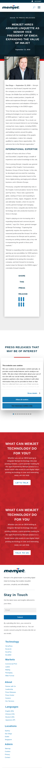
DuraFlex (8, 652)
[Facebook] (19, 299)
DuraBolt (8, 655)
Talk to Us (22, 553)
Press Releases (10, 692)
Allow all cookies (22, 399)
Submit (20, 617)
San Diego (8, 733)
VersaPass (8, 646)
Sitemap (7, 748)
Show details (32, 393)
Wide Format (9, 675)
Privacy (7, 754)
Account (38, 1)
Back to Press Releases (22, 18)
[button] (13, 414)
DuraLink (8, 649)
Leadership (9, 689)
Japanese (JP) (10, 720)
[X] (21, 299)
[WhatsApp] (19, 304)
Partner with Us (10, 686)
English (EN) (9, 711)
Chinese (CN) (10, 714)
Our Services (9, 701)
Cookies (7, 751)
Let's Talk (22, 483)
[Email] (21, 304)
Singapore (8, 739)
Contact (7, 757)
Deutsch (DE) (9, 717)
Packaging (8, 673)
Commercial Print (11, 664)
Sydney (7, 731)
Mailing (7, 670)
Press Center (9, 695)
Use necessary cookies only (22, 406)
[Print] (23, 304)
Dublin (7, 736)
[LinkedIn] (23, 299)
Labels (7, 667)
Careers (8, 698)
